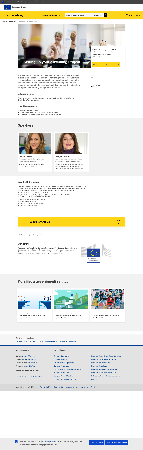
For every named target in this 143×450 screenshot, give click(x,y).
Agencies (94, 379)
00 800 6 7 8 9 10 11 (28, 356)
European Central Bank (62, 372)
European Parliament (61, 356)
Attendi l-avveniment (100, 65)
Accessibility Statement (68, 341)
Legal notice (84, 387)
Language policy (71, 387)
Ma (137, 15)
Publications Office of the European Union (105, 376)
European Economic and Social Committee (106, 356)
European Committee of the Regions (103, 359)
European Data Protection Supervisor (104, 369)
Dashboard (12, 21)
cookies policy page (50, 442)
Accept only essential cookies (117, 442)
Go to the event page (39, 222)
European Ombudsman (99, 366)
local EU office (30, 366)
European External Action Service (65, 379)
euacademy (15, 15)
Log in (130, 15)
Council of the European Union (64, 363)
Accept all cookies (97, 442)
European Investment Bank (100, 363)
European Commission (62, 366)
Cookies (93, 387)
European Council (60, 359)
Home (5, 21)
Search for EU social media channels (29, 376)
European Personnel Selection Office (104, 372)
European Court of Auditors (63, 376)
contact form (33, 363)
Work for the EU (45, 387)
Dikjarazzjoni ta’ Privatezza (25, 341)
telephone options (29, 359)
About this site (58, 387)
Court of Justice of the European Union (67, 369)
